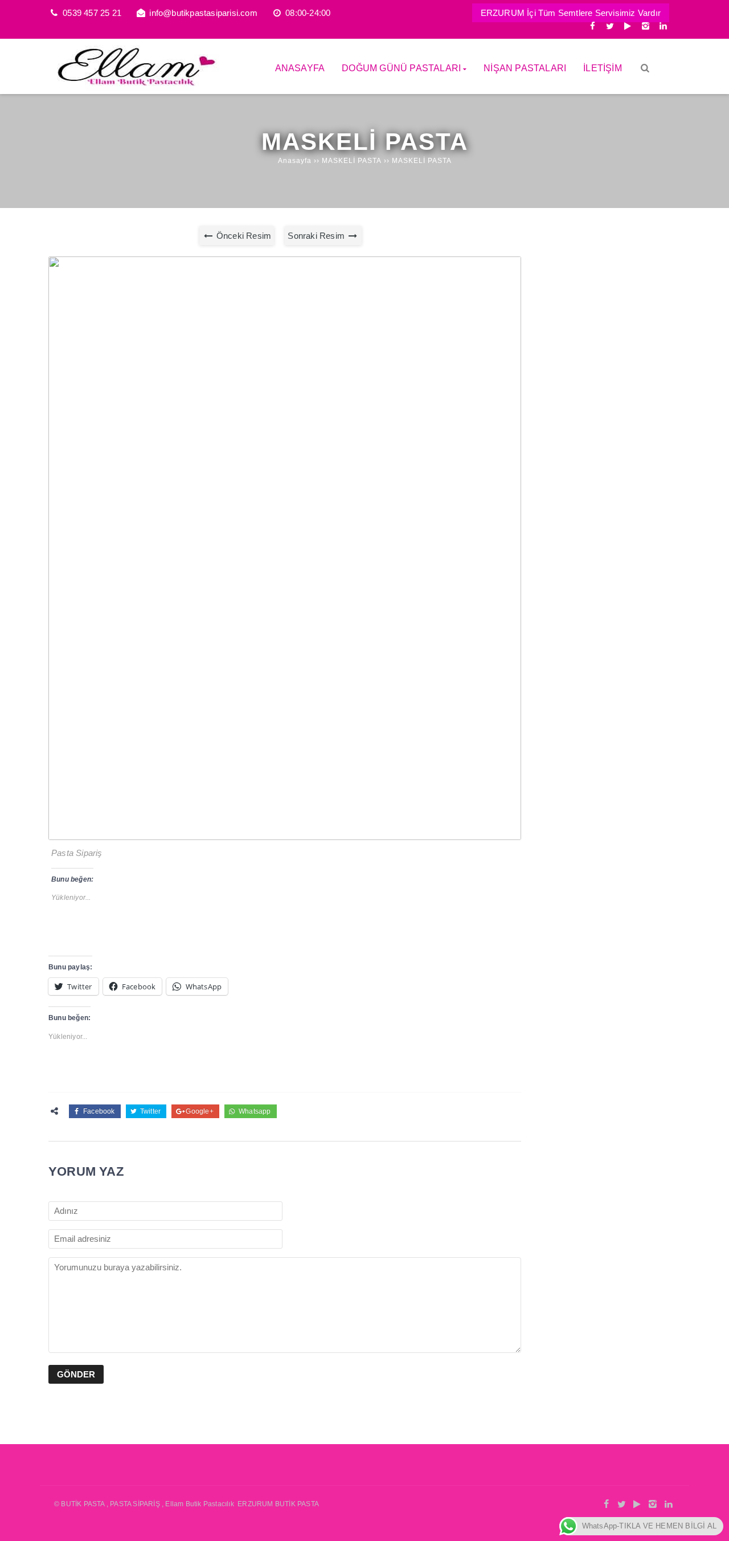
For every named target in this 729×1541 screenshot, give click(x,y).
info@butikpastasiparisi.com (203, 13)
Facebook (98, 1111)
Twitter (149, 1111)
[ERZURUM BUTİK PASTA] (133, 87)
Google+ (199, 1111)
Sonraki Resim (317, 235)
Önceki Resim (243, 235)
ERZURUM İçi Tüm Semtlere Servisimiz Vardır (571, 13)
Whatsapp (254, 1111)
